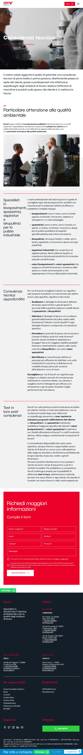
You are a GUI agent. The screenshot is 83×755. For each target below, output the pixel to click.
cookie (63, 559)
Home (5, 44)
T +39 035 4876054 (49, 621)
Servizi (13, 44)
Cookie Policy (8, 697)
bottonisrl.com (48, 670)
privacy (57, 559)
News (5, 692)
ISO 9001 (6, 709)
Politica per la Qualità (11, 706)
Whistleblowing (9, 703)
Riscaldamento (48, 692)
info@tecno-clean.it (11, 668)
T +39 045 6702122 (49, 666)
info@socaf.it (47, 623)
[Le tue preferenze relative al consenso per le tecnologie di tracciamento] (79, 751)
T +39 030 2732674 (49, 630)
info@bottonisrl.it (49, 668)
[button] (41, 590)
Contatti (6, 695)
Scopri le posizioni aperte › (14, 689)
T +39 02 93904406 (49, 640)
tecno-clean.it (8, 670)
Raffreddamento (49, 689)
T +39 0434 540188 (10, 666)
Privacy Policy (8, 700)
